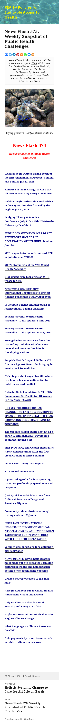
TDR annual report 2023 (19, 471)
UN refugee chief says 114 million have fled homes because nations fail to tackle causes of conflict (29, 380)
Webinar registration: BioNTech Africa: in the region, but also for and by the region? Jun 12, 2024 (29, 205)
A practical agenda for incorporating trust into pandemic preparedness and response (29, 483)
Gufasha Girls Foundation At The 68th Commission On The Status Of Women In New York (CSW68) (28, 396)
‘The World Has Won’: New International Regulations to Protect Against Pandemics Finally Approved (28, 292)
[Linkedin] (14, 54)
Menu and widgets (51, 15)
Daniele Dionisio (32, 676)
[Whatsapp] (25, 54)
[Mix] (21, 54)
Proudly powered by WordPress (19, 719)
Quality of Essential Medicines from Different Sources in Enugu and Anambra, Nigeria (27, 499)
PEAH (34, 63)
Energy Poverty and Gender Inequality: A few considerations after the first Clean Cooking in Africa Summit (29, 451)
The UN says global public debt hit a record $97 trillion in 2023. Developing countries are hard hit (29, 435)
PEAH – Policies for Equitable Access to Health (22, 12)
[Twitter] (10, 54)
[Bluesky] (29, 54)
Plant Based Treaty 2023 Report (24, 463)
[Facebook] (6, 54)
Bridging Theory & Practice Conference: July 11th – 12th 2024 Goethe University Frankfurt (29, 221)
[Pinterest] (17, 54)
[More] (32, 54)
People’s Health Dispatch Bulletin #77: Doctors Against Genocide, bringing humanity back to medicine (29, 364)
